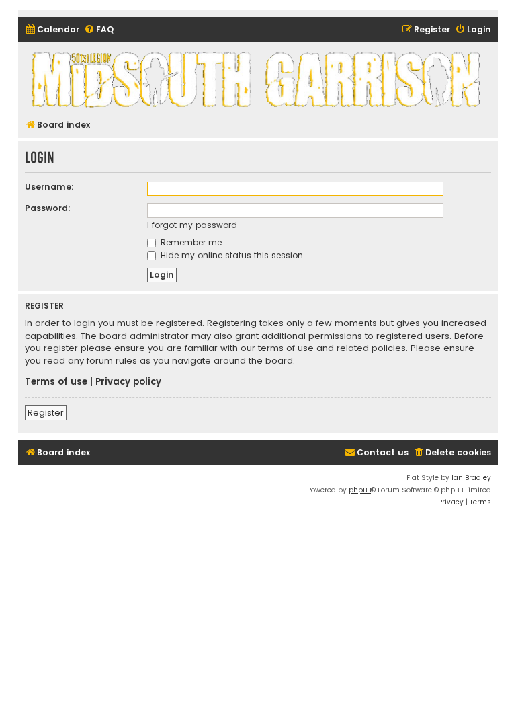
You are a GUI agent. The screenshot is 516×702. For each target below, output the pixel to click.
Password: (48, 208)
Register (46, 412)
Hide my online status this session (230, 255)
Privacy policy (128, 382)
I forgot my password (192, 225)
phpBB (360, 490)
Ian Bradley (471, 478)
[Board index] (258, 79)
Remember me (190, 242)
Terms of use (56, 382)
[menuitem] (52, 30)
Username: (49, 186)
